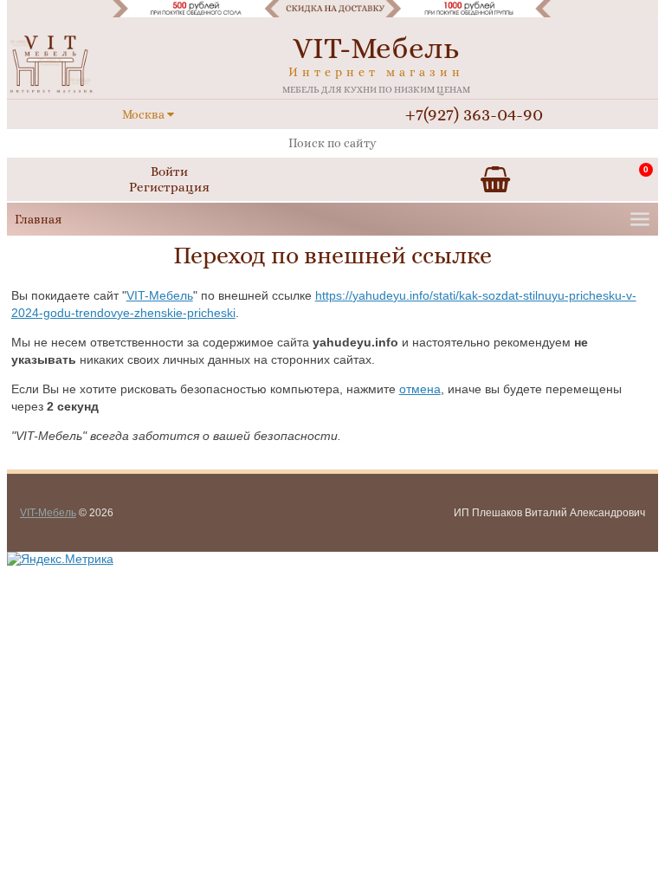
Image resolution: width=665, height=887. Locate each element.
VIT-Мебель (159, 295)
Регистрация (169, 187)
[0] (495, 179)
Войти (169, 171)
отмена (420, 389)
